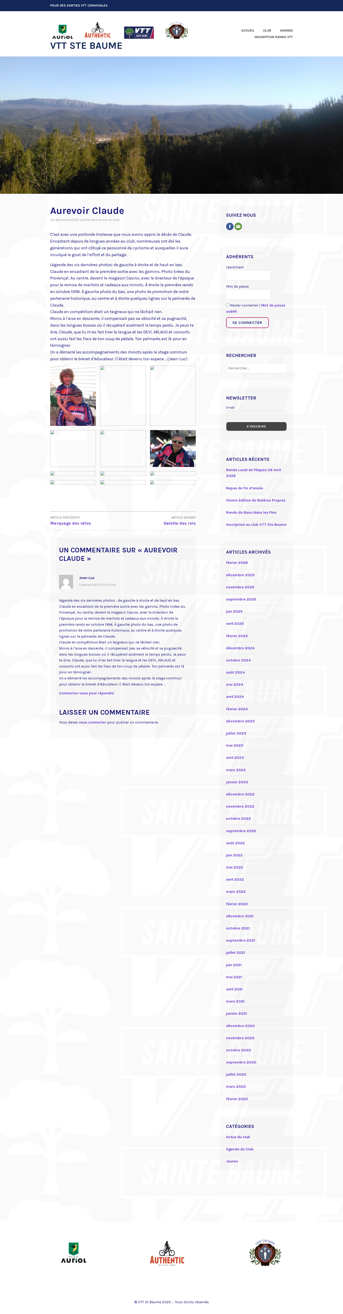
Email (230, 408)
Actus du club (109, 220)
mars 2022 (236, 891)
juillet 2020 (236, 1074)
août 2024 (235, 672)
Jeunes (232, 1161)
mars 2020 (236, 1086)
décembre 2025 (240, 575)
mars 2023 (236, 770)
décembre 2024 (240, 648)
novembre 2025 (240, 587)
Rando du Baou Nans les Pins (251, 512)
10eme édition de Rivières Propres (256, 500)
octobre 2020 (238, 1050)
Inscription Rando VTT (274, 37)
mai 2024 (234, 684)
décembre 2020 (240, 1026)
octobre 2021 (238, 928)
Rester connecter (243, 305)
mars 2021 (235, 1001)
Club (267, 30)
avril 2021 (234, 989)
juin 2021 (234, 965)
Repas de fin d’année (244, 488)
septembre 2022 (241, 831)
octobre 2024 (238, 660)
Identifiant (235, 267)
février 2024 (237, 709)
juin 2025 (234, 611)
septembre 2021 (240, 940)
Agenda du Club (240, 1149)
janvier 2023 (237, 782)
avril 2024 (235, 696)
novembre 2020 (240, 1038)
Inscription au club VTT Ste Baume (256, 524)
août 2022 (235, 843)
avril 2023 (235, 757)
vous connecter (92, 722)
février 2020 (237, 1099)
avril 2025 (235, 623)
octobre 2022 (238, 818)
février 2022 (237, 904)
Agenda (286, 30)
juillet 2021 (235, 952)
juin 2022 (234, 855)
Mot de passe (237, 286)
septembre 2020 (241, 1062)
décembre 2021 (239, 916)
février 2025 (237, 636)
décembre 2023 (240, 721)
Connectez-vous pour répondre (86, 693)
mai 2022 (234, 867)
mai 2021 (234, 977)
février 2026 (237, 562)
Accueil (247, 30)
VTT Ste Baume (86, 45)
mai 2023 (234, 745)
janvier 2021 (236, 1013)
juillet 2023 (236, 733)
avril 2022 (235, 879)
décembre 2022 (240, 794)
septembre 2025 (241, 599)
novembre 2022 (240, 806)
